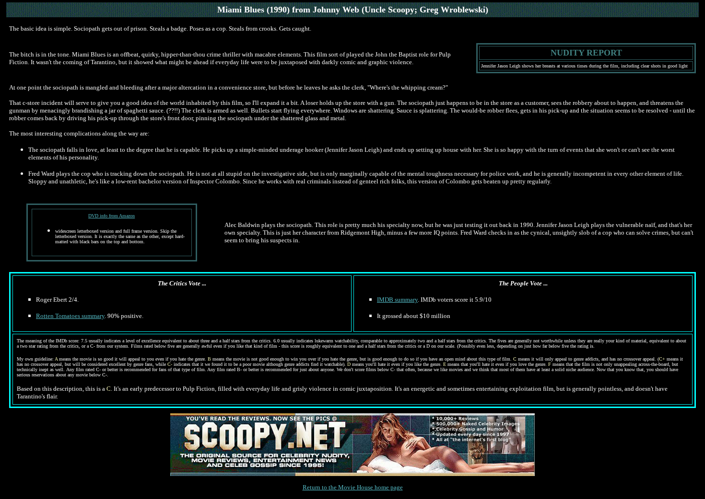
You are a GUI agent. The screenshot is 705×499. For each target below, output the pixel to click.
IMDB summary (397, 299)
